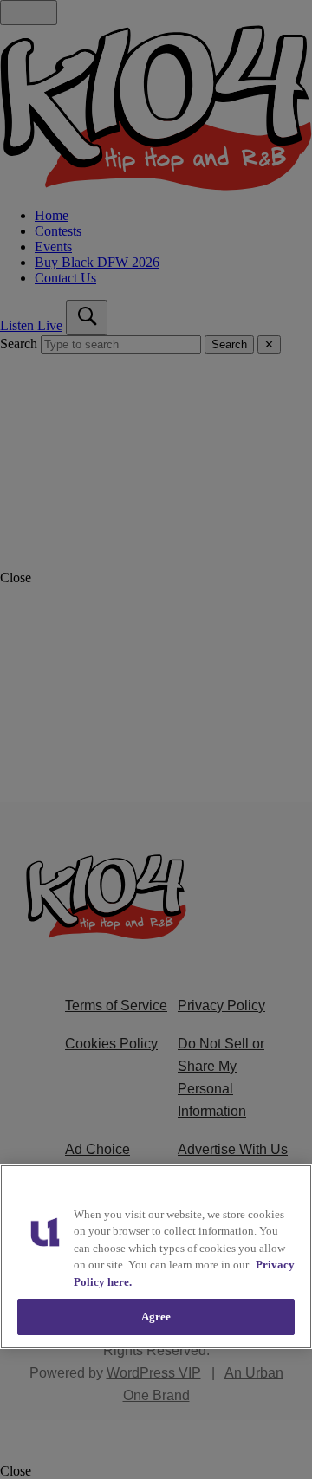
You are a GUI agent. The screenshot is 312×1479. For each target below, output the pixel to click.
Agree (156, 1316)
